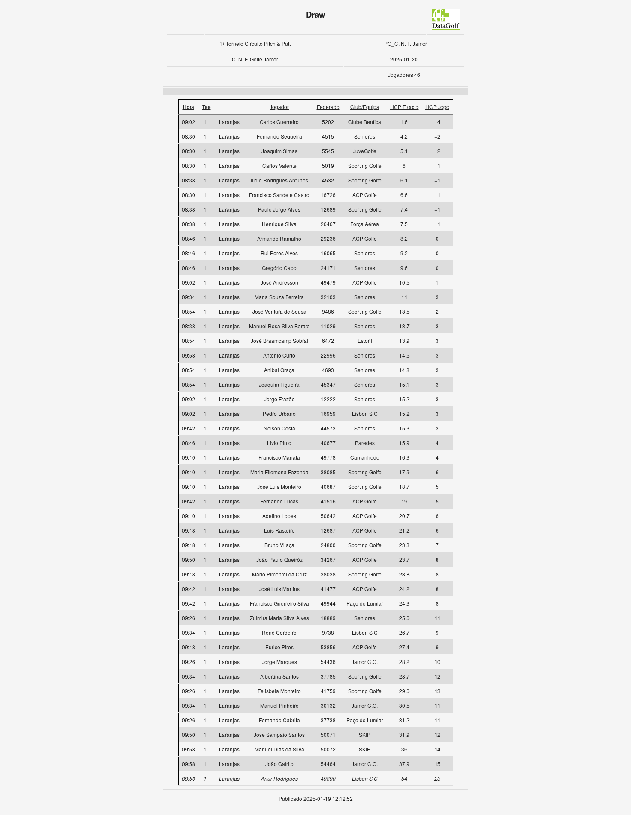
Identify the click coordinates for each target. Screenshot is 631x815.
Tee (206, 106)
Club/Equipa (364, 106)
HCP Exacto (404, 106)
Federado (328, 106)
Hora (188, 106)
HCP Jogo (437, 106)
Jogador (279, 106)
